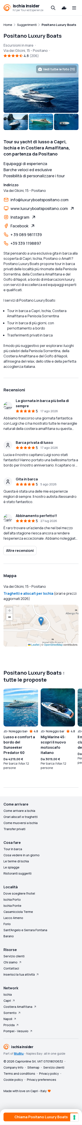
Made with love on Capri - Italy (25, 1091)
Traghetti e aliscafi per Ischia (28, 593)
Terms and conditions (19, 1073)
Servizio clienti (13, 956)
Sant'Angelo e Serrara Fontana (25, 930)
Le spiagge (11, 867)
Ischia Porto (12, 899)
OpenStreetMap (53, 644)
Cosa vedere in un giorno (21, 855)
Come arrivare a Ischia (19, 811)
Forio (7, 924)
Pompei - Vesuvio (15, 1031)
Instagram (19, 217)
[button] (41, 621)
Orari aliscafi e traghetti (20, 817)
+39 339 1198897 (25, 243)
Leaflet (35, 644)
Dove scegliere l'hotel (19, 893)
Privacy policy (49, 1073)
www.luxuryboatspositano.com (39, 208)
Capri (7, 1000)
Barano (8, 936)
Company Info (13, 1067)
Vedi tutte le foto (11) (59, 69)
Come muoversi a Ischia (20, 823)
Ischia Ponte (12, 906)
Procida (9, 1025)
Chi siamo (10, 962)
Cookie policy (13, 1080)
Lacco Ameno (13, 918)
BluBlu (19, 1053)
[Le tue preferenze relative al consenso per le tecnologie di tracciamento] (74, 1117)
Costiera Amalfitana (17, 1007)
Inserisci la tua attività (19, 974)
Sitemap (33, 1067)
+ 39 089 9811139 (26, 234)
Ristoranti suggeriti (17, 873)
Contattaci (11, 968)
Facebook (19, 225)
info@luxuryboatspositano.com (39, 199)
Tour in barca (12, 849)
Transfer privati (14, 829)
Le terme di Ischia (16, 861)
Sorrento (10, 1013)
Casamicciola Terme (18, 912)
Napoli (7, 1019)
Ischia (7, 994)
